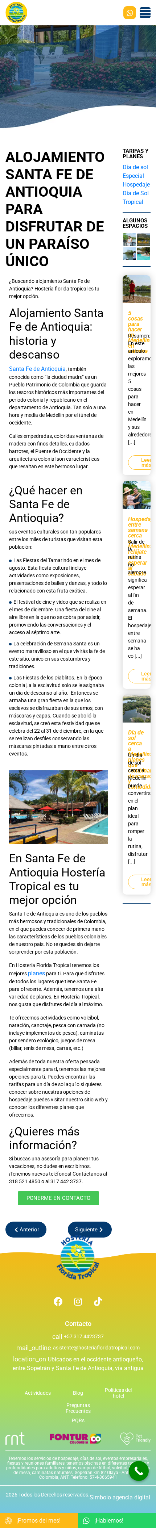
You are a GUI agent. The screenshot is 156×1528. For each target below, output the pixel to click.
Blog (78, 1393)
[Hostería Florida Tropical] (16, 13)
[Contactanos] (129, 12)
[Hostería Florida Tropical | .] (78, 1257)
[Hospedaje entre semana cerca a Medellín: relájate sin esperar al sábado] (137, 494)
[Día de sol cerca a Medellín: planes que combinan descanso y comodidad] (137, 707)
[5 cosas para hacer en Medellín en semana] (137, 288)
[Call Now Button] (139, 1471)
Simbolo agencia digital (120, 1497)
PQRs (78, 1420)
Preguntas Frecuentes (78, 1408)
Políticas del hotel (118, 1393)
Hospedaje (136, 184)
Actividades (38, 1393)
